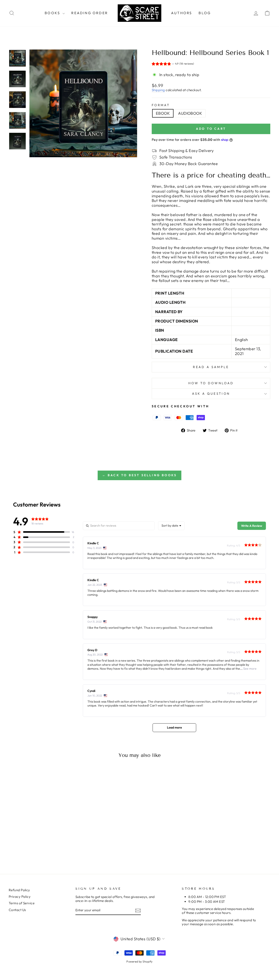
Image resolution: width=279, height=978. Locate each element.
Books (53, 13)
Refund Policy (19, 890)
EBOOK (163, 113)
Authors (181, 13)
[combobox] (171, 525)
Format (161, 105)
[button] (173, 64)
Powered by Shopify (139, 961)
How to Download (211, 383)
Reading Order (89, 13)
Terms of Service (21, 903)
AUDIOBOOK (190, 113)
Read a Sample (211, 367)
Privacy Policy (20, 896)
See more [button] (250, 669)
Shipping (158, 90)
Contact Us (17, 910)
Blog (205, 13)
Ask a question (211, 394)
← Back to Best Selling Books (139, 475)
